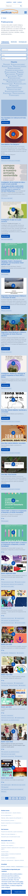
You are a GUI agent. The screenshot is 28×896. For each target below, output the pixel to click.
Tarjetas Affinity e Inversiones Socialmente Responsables (11, 854)
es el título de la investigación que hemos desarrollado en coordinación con (12, 187)
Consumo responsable (12, 76)
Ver (3, 518)
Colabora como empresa (7, 845)
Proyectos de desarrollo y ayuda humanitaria (11, 831)
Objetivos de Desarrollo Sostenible (15, 87)
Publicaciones (5, 42)
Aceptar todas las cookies (20, 892)
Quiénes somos (5, 810)
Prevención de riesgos (8, 83)
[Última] (24, 798)
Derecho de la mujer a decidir (15, 89)
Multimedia (14, 42)
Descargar (6, 122)
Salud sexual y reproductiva (20, 66)
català (14, 2)
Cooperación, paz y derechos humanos (15, 70)
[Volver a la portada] (9, 11)
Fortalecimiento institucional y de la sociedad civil (15, 79)
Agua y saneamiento (11, 74)
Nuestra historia (16, 813)
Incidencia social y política (20, 83)
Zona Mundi (4, 825)
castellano (9, 2)
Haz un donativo (10, 843)
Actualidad (4, 864)
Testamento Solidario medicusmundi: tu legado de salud (13, 848)
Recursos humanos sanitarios (18, 64)
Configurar (7, 892)
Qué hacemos (4, 829)
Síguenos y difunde (19, 860)
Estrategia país (23, 42)
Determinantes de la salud (14, 78)
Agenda (8, 866)
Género (20, 76)
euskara (19, 2)
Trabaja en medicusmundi (7, 860)
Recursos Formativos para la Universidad (14, 91)
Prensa (13, 866)
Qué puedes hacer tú (6, 840)
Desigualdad (20, 74)
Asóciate (3, 843)
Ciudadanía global (14, 85)
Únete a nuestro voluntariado (8, 858)
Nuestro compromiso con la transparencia (11, 823)
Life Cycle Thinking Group (8, 191)
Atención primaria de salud (19, 93)
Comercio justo (4, 851)
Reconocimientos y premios (7, 820)
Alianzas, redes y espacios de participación (11, 818)
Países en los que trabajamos (8, 834)
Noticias (3, 866)
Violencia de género (15, 95)
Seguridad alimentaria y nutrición (14, 81)
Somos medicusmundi (6, 813)
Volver (4, 18)
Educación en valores (7, 66)
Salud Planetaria (8, 93)
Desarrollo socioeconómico (14, 68)
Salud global (7, 64)
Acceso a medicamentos (11, 72)
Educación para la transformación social (10, 836)
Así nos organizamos (6, 815)
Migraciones (20, 72)
